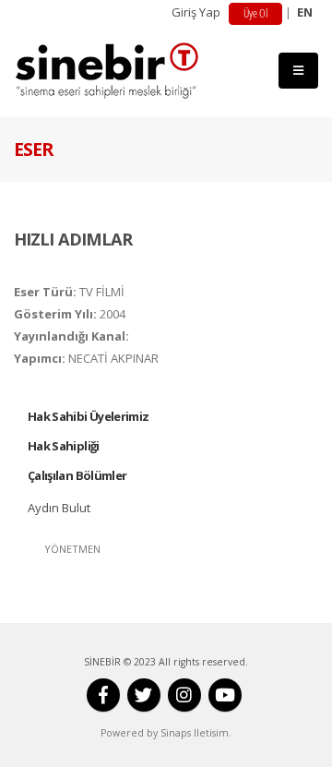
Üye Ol (255, 13)
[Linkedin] (184, 695)
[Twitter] (143, 695)
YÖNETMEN (72, 549)
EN (305, 12)
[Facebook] (103, 695)
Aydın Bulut (59, 507)
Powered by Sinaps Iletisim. (166, 732)
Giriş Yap (196, 12)
